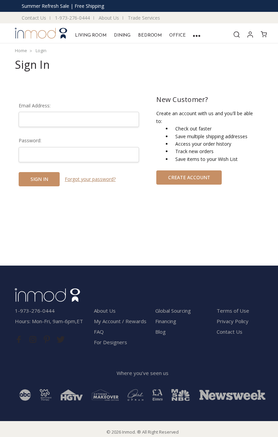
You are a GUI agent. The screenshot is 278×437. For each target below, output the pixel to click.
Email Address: (35, 105)
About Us (109, 18)
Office (177, 35)
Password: (30, 140)
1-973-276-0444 (72, 18)
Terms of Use (233, 310)
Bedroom (150, 35)
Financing (165, 321)
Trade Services (144, 18)
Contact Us (34, 18)
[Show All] (196, 35)
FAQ (99, 331)
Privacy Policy (233, 321)
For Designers (110, 342)
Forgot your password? (90, 179)
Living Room (90, 35)
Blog (160, 331)
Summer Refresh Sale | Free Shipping (63, 6)
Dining (122, 35)
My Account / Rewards (120, 321)
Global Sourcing (173, 310)
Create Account (189, 177)
